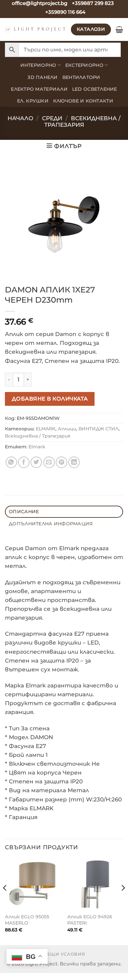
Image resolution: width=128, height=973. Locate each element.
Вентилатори (81, 77)
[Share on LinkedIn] (74, 462)
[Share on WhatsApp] (11, 462)
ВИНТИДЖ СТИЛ (98, 428)
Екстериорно (84, 65)
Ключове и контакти (83, 100)
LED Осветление (94, 89)
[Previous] (5, 901)
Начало (20, 118)
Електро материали (39, 89)
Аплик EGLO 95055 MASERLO (27, 920)
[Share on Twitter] (36, 462)
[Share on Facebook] (24, 462)
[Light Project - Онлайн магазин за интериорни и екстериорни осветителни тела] (35, 29)
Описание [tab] (24, 511)
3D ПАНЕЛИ (42, 77)
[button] (119, 29)
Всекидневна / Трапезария (82, 121)
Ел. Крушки (33, 100)
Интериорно (38, 65)
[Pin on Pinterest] (61, 462)
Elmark (37, 446)
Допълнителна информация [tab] (51, 523)
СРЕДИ (52, 118)
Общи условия (64, 954)
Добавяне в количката (50, 398)
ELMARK (45, 428)
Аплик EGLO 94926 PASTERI (89, 920)
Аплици (67, 428)
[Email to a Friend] (49, 462)
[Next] (123, 901)
